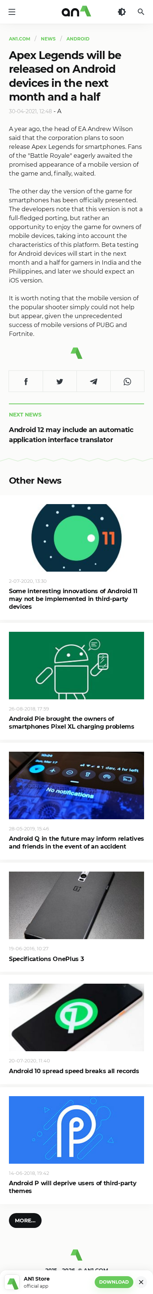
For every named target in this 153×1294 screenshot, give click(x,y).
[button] (25, 1220)
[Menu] (12, 12)
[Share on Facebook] (26, 381)
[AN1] (76, 1258)
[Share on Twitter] (59, 381)
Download (114, 1282)
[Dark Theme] (122, 12)
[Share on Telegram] (93, 381)
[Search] (141, 12)
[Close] (141, 1282)
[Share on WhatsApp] (127, 381)
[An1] (76, 12)
